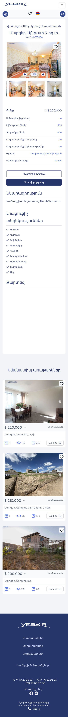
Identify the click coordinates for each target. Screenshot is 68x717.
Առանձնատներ (33, 653)
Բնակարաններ (33, 638)
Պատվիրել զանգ (34, 182)
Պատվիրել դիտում (34, 173)
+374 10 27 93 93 (23, 679)
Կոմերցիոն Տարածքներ (33, 665)
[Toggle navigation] (62, 5)
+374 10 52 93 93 (47, 679)
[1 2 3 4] (34, 402)
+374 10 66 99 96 (34, 683)
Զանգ (36, 709)
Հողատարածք (33, 645)
